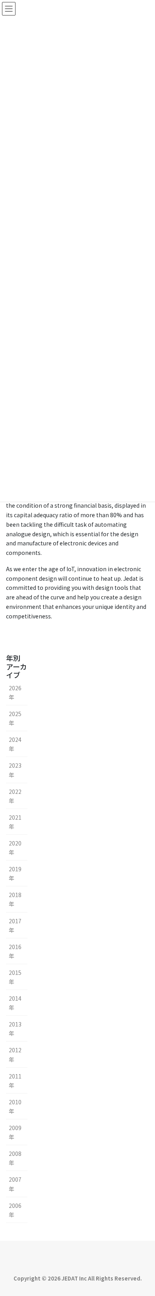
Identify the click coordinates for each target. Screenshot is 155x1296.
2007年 (15, 1183)
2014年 (15, 1002)
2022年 (15, 796)
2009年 (15, 1132)
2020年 (15, 847)
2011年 (15, 1080)
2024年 (15, 744)
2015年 (15, 977)
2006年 (15, 1210)
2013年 (15, 1028)
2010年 (15, 1106)
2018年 (15, 899)
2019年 (15, 873)
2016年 (15, 951)
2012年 (15, 1054)
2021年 (15, 821)
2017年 (15, 925)
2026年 (15, 692)
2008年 (15, 1158)
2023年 (15, 769)
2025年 (15, 718)
